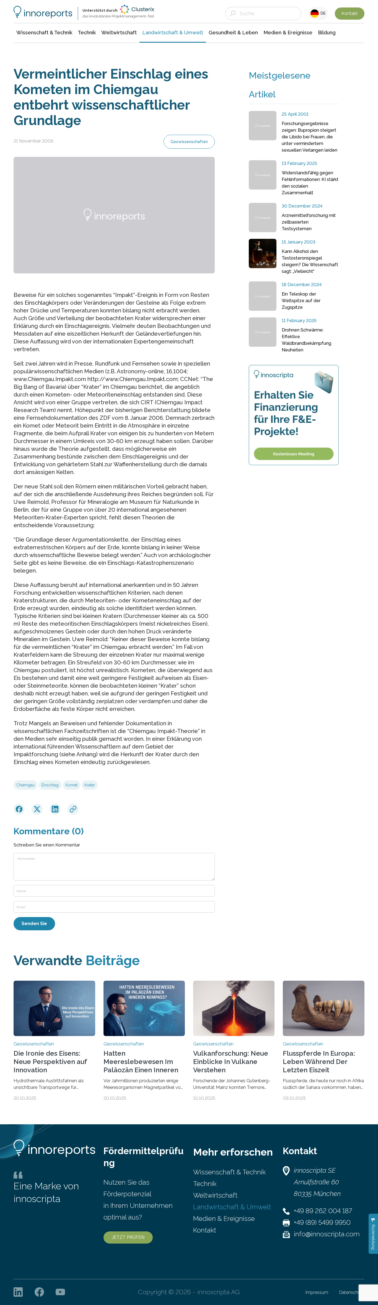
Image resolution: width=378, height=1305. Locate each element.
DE (322, 13)
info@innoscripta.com (327, 1234)
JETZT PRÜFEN (128, 1237)
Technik (204, 1184)
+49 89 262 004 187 (323, 1211)
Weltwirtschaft (215, 1195)
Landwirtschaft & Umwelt (232, 1207)
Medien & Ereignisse (224, 1219)
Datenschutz (351, 1292)
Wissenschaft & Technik (229, 1172)
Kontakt (349, 13)
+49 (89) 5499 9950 (322, 1222)
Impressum (316, 1292)
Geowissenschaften (189, 141)
